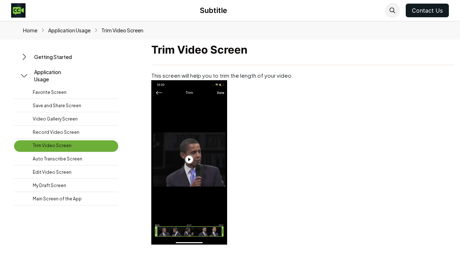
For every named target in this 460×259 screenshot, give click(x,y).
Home (30, 30)
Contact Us (427, 10)
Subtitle (213, 10)
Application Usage (69, 30)
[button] (392, 10)
